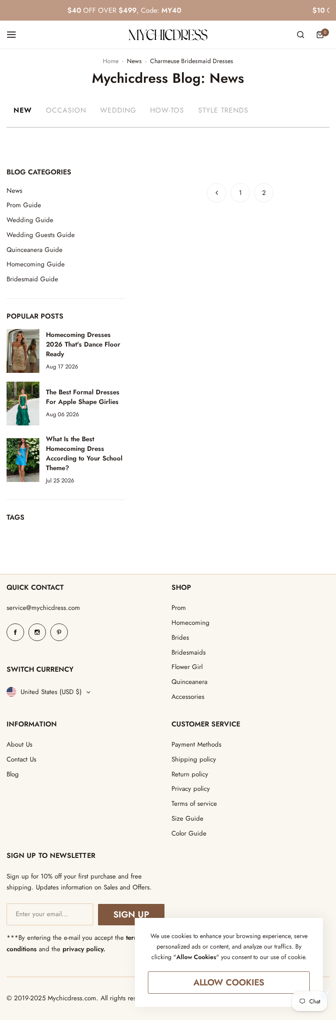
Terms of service (194, 803)
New (23, 110)
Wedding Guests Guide (41, 235)
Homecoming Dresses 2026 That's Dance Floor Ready (83, 344)
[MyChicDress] (168, 34)
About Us (19, 744)
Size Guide (187, 818)
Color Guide (189, 833)
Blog (13, 774)
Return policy (190, 774)
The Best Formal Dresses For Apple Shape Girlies (82, 397)
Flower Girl (187, 667)
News (134, 61)
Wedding (118, 110)
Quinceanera (189, 682)
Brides (180, 637)
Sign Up (131, 914)
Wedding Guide (30, 220)
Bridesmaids (189, 652)
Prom (179, 608)
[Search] (300, 34)
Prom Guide (24, 205)
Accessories (188, 696)
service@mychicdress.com (43, 608)
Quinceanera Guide (35, 250)
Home (111, 61)
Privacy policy (191, 788)
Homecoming (191, 622)
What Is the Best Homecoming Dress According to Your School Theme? (84, 453)
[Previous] (216, 192)
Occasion (66, 110)
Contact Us (21, 759)
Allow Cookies (229, 982)
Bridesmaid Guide (32, 279)
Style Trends (223, 110)
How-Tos (167, 110)
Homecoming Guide (36, 264)
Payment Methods (196, 744)
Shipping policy (194, 759)
